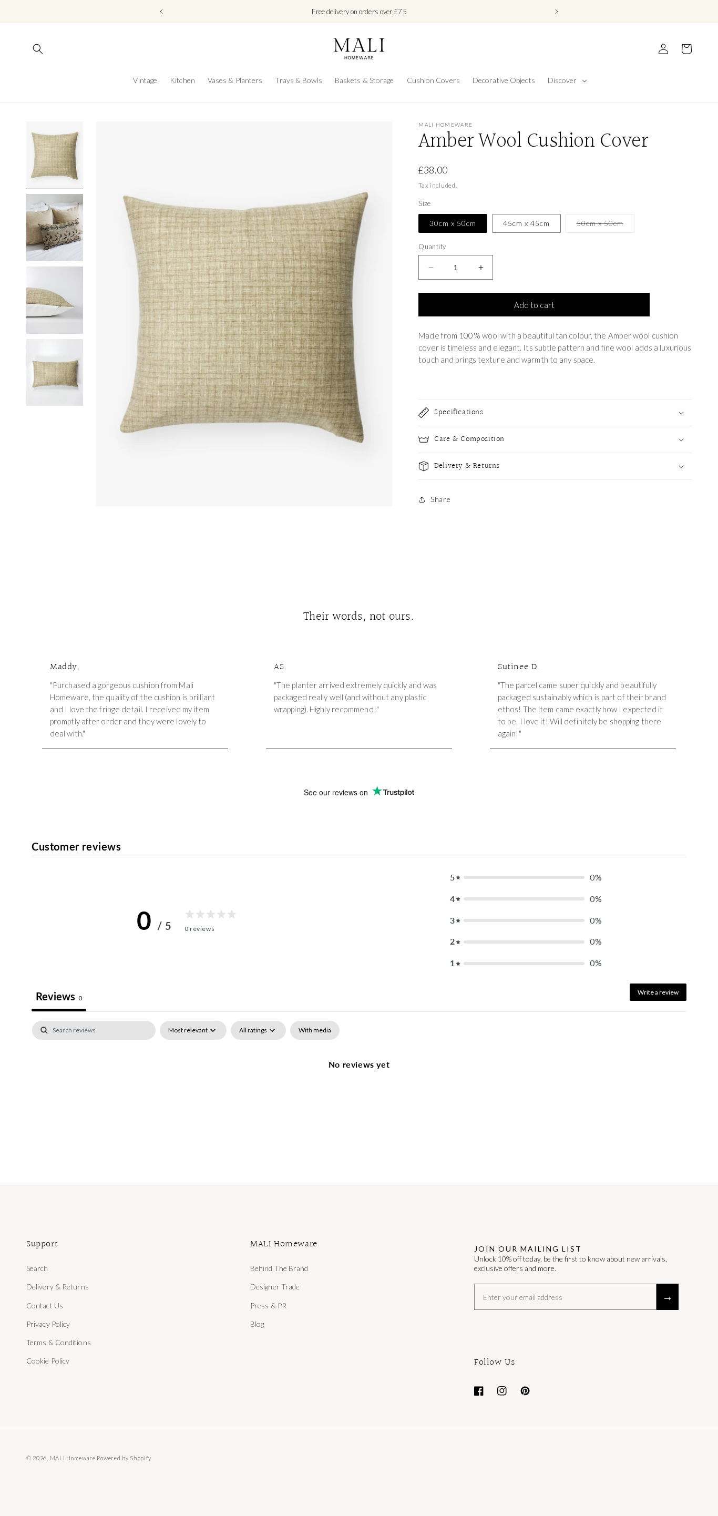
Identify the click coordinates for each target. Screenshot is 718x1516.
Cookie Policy (47, 1361)
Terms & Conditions (58, 1342)
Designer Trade (275, 1287)
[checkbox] (315, 1030)
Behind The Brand (279, 1268)
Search (37, 1268)
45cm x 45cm (526, 223)
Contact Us (44, 1305)
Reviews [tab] (59, 996)
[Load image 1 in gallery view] (54, 155)
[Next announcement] (556, 11)
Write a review (658, 992)
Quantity (432, 246)
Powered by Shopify (124, 1457)
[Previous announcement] (161, 11)
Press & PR (268, 1305)
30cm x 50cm (452, 223)
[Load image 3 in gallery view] (54, 300)
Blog (257, 1323)
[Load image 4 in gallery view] (54, 372)
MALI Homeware (73, 1457)
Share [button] (440, 499)
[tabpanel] (359, 1100)
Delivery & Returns (57, 1287)
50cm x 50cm (605, 225)
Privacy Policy (48, 1323)
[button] (37, 48)
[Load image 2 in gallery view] (54, 227)
